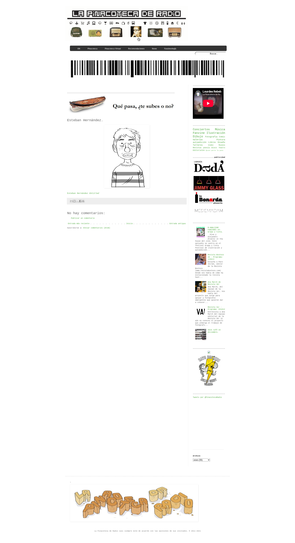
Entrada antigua (177, 224)
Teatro (222, 148)
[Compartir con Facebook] (80, 201)
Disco (214, 148)
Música (220, 129)
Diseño (221, 142)
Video (210, 145)
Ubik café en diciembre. (214, 331)
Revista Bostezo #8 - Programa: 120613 (216, 257)
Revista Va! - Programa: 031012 (216, 308)
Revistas (197, 148)
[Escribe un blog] (74, 201)
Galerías (198, 139)
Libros (212, 142)
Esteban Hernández (77, 193)
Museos (222, 145)
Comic (222, 136)
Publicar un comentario (83, 218)
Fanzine (199, 133)
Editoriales (199, 150)
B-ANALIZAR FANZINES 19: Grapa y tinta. (215, 230)
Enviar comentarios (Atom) (96, 228)
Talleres (198, 145)
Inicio (129, 224)
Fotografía (211, 136)
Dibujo (198, 136)
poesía (206, 148)
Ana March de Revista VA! (214, 283)
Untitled (94, 193)
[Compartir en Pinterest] (83, 201)
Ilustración (215, 133)
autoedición (199, 142)
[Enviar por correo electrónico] (71, 201)
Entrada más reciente (78, 224)
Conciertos (201, 129)
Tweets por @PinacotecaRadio (207, 397)
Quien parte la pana (214, 150)
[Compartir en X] (77, 201)
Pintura (220, 139)
